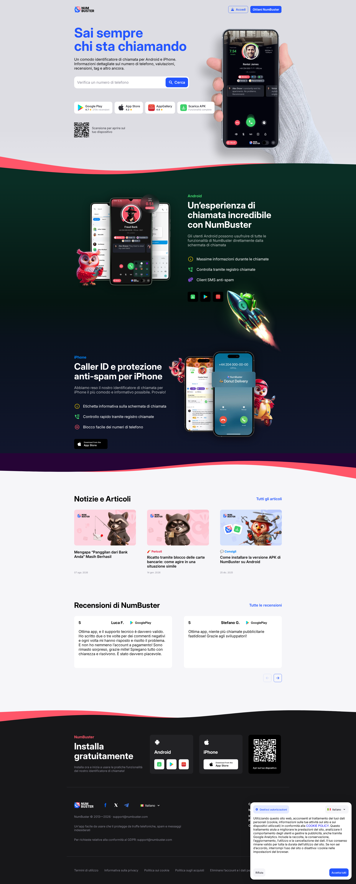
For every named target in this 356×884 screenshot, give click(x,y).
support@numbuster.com (130, 816)
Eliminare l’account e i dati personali (234, 870)
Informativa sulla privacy (121, 870)
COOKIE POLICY (317, 826)
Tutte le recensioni (265, 605)
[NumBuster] (84, 9)
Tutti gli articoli (269, 499)
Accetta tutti (339, 872)
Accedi (241, 9)
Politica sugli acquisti (189, 870)
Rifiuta (259, 872)
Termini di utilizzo (86, 870)
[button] (278, 678)
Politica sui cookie (156, 870)
